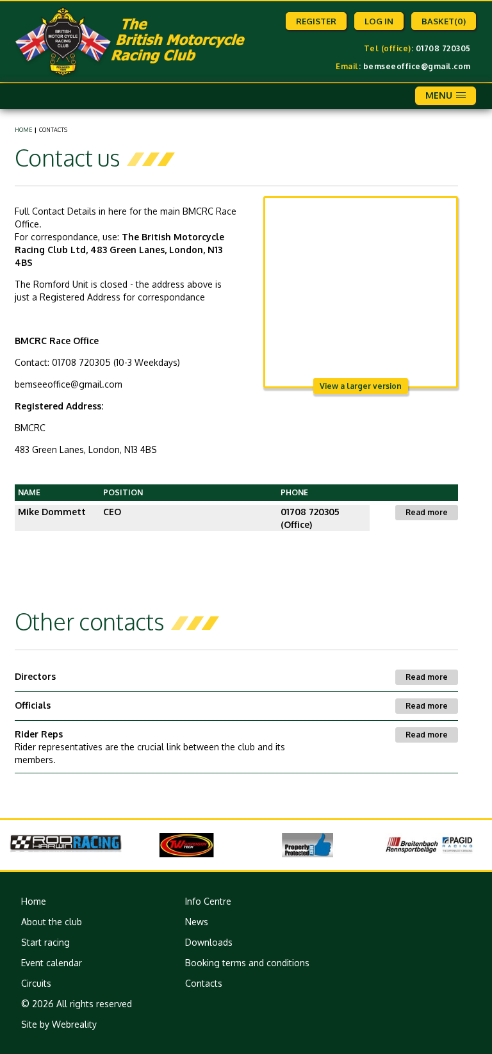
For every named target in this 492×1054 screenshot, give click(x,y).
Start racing (45, 942)
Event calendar (51, 962)
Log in (379, 21)
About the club (51, 921)
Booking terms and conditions (247, 962)
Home (23, 129)
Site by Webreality (59, 1024)
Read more (427, 512)
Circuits (36, 983)
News (196, 921)
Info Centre (208, 901)
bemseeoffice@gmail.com (417, 66)
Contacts (203, 983)
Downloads (209, 942)
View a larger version (361, 386)
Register (316, 21)
